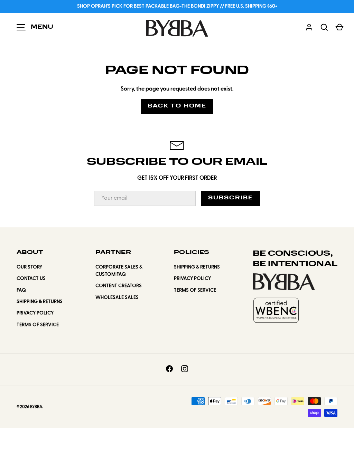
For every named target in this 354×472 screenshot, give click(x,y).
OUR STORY (29, 267)
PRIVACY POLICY (35, 313)
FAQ (21, 290)
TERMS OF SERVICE (38, 325)
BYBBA (36, 407)
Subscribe (230, 198)
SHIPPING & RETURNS (40, 301)
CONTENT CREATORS (118, 286)
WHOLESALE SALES (117, 297)
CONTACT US (31, 278)
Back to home (177, 106)
